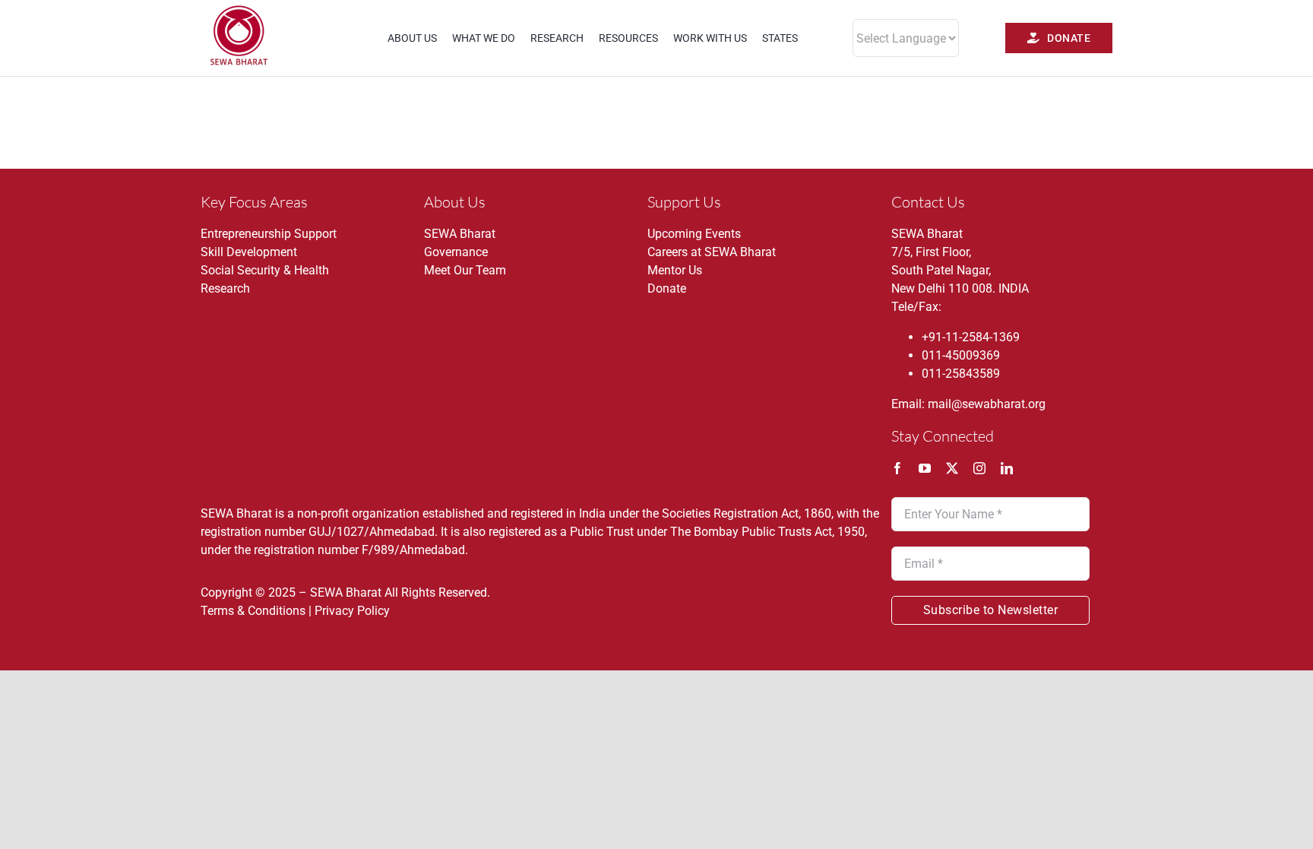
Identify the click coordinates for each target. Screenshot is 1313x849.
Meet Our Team (465, 270)
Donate (666, 288)
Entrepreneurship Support (269, 234)
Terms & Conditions (253, 610)
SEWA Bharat (459, 234)
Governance (456, 252)
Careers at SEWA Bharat (711, 252)
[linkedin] (1007, 468)
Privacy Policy (352, 610)
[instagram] (979, 468)
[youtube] (925, 468)
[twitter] (952, 468)
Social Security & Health (265, 270)
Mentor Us (674, 270)
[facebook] (897, 468)
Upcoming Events (694, 234)
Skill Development (249, 252)
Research (225, 288)
